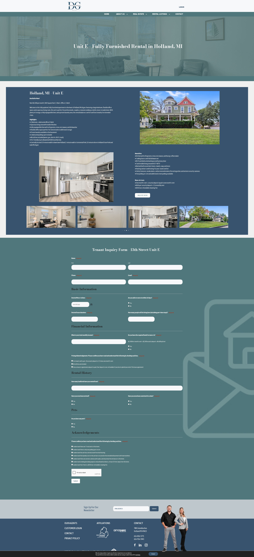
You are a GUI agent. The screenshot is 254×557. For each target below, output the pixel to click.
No (130, 306)
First (72, 263)
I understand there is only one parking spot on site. (87, 449)
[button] (127, 14)
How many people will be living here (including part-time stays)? (151, 312)
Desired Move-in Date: (81, 298)
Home (106, 14)
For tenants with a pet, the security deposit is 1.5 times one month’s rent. (93, 361)
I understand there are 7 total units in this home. (86, 446)
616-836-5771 (139, 536)
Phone (76, 275)
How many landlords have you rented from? (87, 381)
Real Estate (138, 14)
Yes (131, 303)
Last (129, 263)
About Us (120, 14)
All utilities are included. (80, 364)
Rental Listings (159, 14)
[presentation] (86, 473)
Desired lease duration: (81, 312)
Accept (153, 554)
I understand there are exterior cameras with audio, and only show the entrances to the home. (98, 459)
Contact (179, 14)
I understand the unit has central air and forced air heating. (89, 452)
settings (138, 555)
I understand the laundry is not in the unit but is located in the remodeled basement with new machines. (101, 456)
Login (181, 7)
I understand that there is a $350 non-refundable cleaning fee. (90, 465)
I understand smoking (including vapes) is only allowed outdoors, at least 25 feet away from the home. (101, 462)
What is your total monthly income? (85, 335)
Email (133, 275)
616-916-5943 (139, 539)
